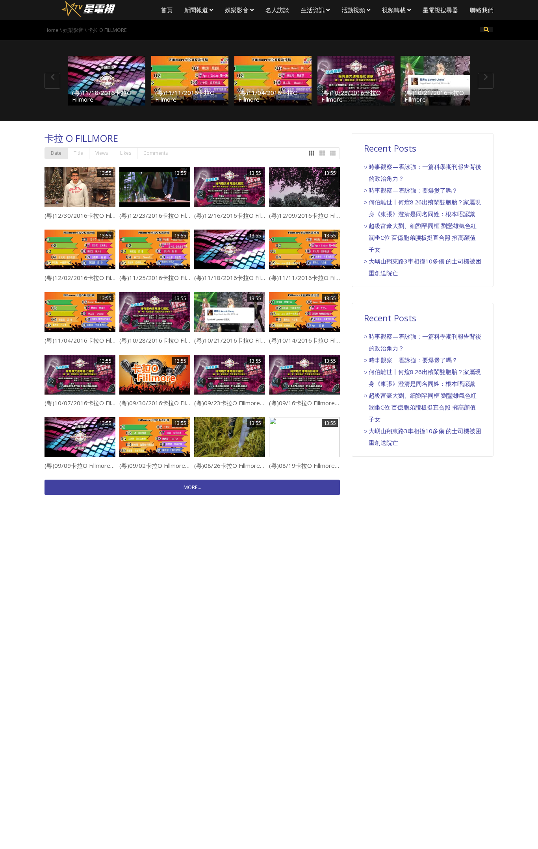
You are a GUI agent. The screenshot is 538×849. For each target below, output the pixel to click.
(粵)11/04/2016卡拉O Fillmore (268, 96)
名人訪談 (277, 10)
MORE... (192, 487)
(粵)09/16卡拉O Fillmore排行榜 (310, 403)
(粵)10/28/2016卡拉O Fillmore (351, 96)
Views (101, 153)
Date (56, 153)
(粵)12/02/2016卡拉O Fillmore (86, 278)
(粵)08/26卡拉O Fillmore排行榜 (236, 465)
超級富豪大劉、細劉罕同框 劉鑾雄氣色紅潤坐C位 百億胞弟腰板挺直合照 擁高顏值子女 (423, 237)
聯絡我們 (481, 10)
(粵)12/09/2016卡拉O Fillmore (310, 215)
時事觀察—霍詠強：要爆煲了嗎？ (413, 190)
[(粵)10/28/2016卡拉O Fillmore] (356, 81)
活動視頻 (354, 10)
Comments (155, 153)
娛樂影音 (237, 10)
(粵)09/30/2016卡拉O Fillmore (160, 403)
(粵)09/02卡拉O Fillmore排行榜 (161, 465)
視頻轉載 (394, 10)
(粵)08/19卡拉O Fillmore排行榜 (310, 465)
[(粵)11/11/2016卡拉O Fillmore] (189, 81)
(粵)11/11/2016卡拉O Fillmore (185, 96)
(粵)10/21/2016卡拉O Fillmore (434, 96)
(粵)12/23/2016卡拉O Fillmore (160, 215)
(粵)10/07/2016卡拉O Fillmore (86, 403)
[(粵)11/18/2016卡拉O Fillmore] (106, 81)
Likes (125, 153)
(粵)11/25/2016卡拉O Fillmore (160, 278)
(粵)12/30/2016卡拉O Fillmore (86, 215)
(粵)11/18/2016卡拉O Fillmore (102, 96)
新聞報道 (197, 10)
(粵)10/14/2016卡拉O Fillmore (310, 340)
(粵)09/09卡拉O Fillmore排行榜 (86, 465)
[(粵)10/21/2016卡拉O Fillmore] (439, 81)
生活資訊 (313, 10)
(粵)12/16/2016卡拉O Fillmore (235, 215)
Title (78, 153)
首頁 (167, 10)
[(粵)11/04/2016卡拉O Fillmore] (273, 81)
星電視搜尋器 (440, 10)
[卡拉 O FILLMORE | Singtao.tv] (88, 7)
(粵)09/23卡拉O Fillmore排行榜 (236, 403)
